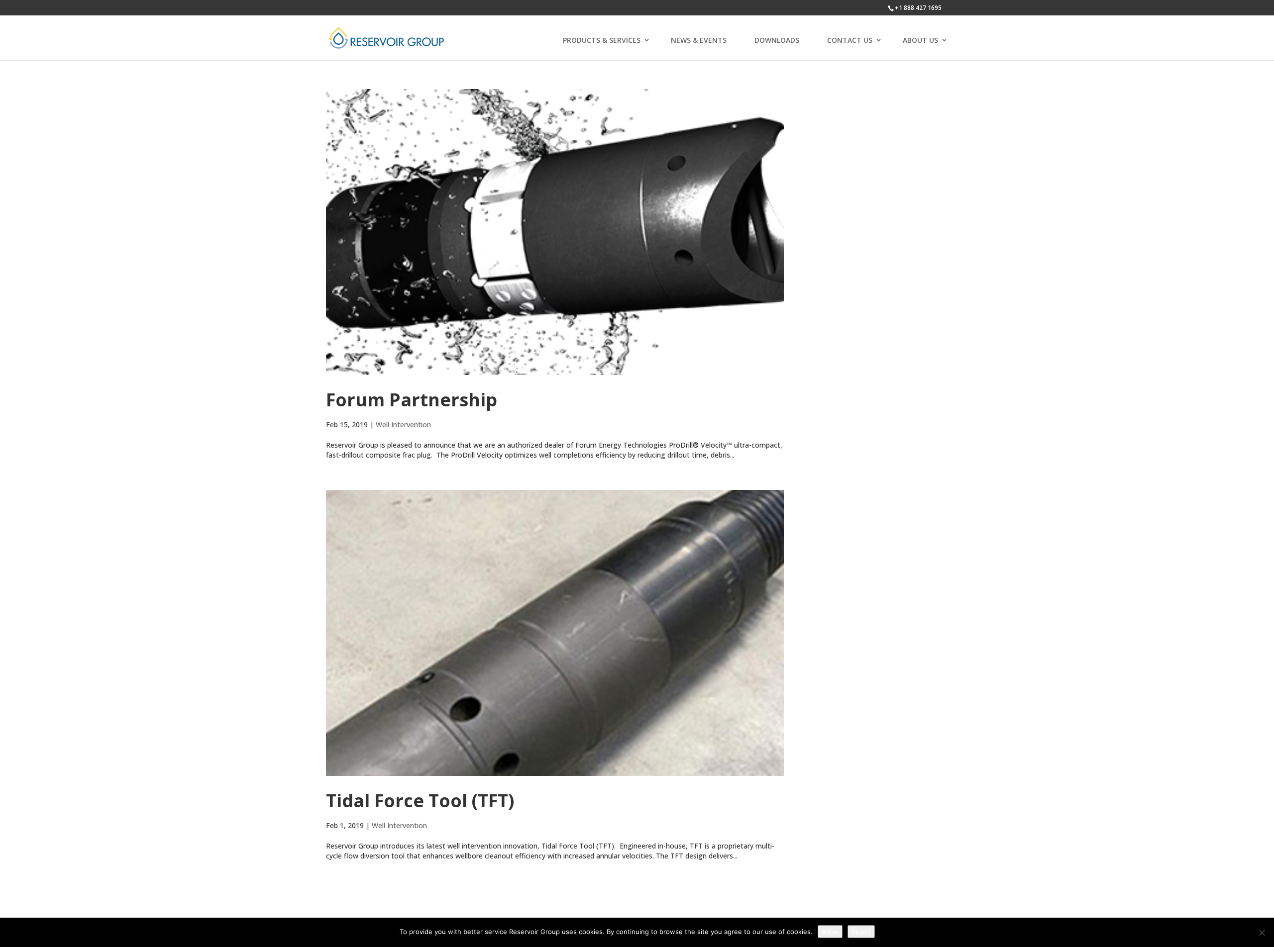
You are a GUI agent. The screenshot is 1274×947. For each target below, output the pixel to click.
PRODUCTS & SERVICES (601, 40)
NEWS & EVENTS (699, 40)
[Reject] (1262, 933)
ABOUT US (920, 40)
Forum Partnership (411, 399)
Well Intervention (403, 424)
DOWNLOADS (776, 40)
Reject (861, 932)
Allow (830, 932)
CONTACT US (849, 40)
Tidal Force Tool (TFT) (420, 800)
